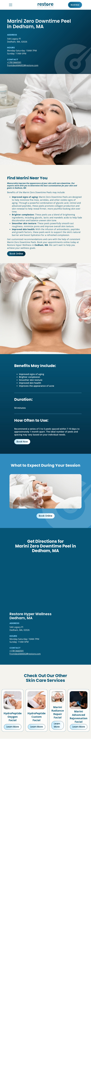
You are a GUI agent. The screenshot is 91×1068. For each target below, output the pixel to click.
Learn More (12, 726)
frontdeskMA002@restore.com (22, 65)
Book (75, 5)
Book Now (22, 441)
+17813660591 (14, 62)
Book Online (16, 253)
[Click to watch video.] (45, 491)
